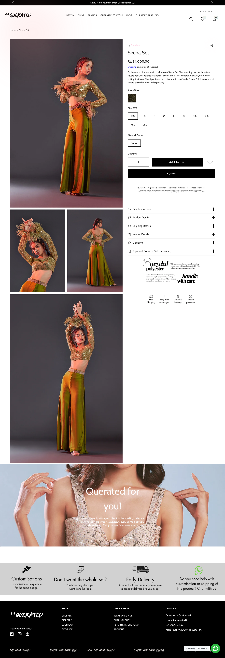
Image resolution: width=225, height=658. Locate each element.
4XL (133, 124)
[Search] (191, 19)
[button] (212, 45)
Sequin (134, 142)
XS (144, 115)
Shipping (132, 67)
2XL (195, 115)
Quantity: (132, 153)
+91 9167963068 (175, 625)
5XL (145, 124)
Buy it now (171, 173)
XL (184, 115)
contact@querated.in (177, 620)
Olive (132, 98)
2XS (133, 115)
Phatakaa (135, 45)
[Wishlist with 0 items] (210, 162)
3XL (207, 115)
